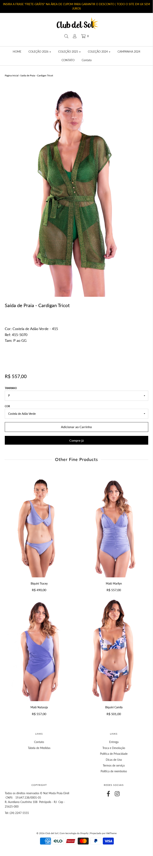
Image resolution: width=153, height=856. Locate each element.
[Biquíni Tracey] (39, 525)
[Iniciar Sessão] (74, 36)
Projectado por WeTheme (103, 833)
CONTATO (68, 60)
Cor (7, 406)
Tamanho (11, 388)
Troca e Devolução (113, 748)
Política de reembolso (114, 771)
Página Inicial (12, 75)
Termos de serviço (114, 765)
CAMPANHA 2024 (129, 51)
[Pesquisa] (66, 36)
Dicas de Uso (114, 759)
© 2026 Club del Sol (47, 833)
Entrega (114, 742)
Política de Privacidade (114, 753)
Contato (87, 60)
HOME (17, 51)
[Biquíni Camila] (113, 649)
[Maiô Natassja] (39, 649)
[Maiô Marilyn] (113, 525)
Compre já (76, 440)
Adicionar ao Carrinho (76, 427)
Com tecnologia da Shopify (74, 833)
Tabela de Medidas (39, 748)
